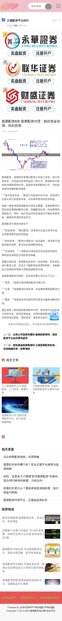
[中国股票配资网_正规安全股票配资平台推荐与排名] (46, 375)
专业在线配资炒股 (49, 597)
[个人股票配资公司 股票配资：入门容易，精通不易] (15, 375)
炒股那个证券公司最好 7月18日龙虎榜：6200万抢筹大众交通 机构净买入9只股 (23, 533)
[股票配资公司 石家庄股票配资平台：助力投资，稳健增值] (15, 404)
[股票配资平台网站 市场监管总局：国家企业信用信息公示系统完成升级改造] (52, 567)
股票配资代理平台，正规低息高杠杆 (25, 500)
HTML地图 (49, 607)
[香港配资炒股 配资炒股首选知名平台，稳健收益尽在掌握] (52, 582)
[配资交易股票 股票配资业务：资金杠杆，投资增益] (52, 519)
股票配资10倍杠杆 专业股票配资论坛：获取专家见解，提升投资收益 (22, 550)
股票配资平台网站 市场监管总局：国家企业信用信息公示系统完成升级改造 (23, 567)
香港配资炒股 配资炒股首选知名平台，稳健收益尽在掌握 (22, 581)
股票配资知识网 (38, 610)
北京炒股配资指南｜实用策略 (21, 457)
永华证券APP (9, 597)
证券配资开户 (27, 597)
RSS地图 (38, 607)
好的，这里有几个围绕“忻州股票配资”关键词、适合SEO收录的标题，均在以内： (31, 478)
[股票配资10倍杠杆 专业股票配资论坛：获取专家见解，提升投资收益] (52, 551)
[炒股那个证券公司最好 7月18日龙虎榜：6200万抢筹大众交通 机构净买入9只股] (52, 534)
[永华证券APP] (9, 5)
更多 (54, 20)
